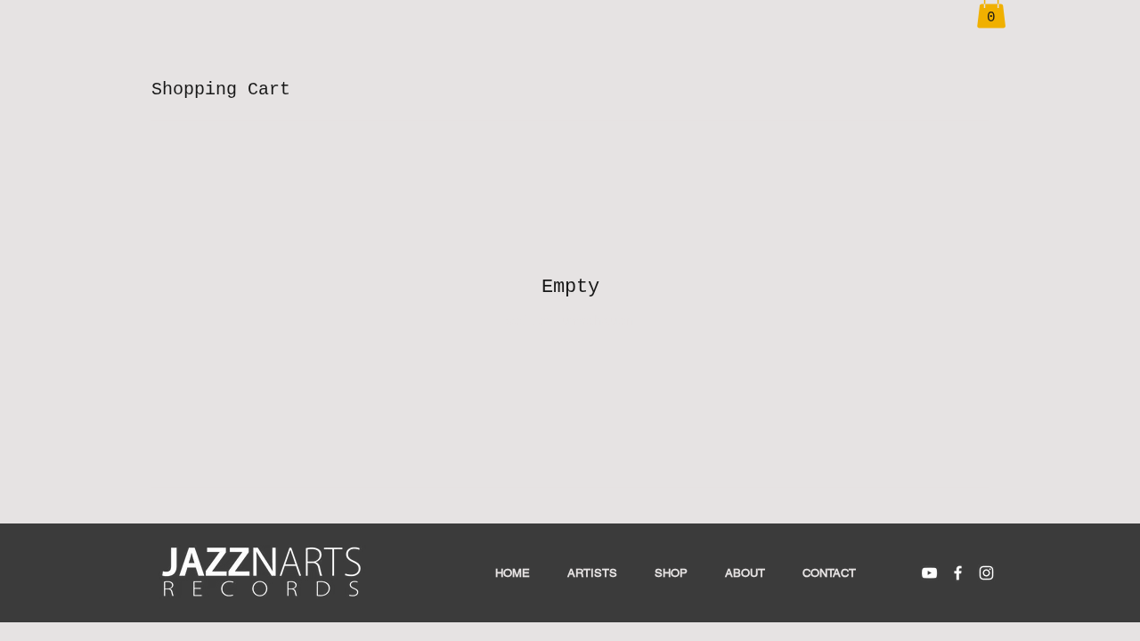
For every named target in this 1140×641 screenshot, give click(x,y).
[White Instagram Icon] (986, 573)
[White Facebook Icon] (958, 573)
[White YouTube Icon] (929, 573)
